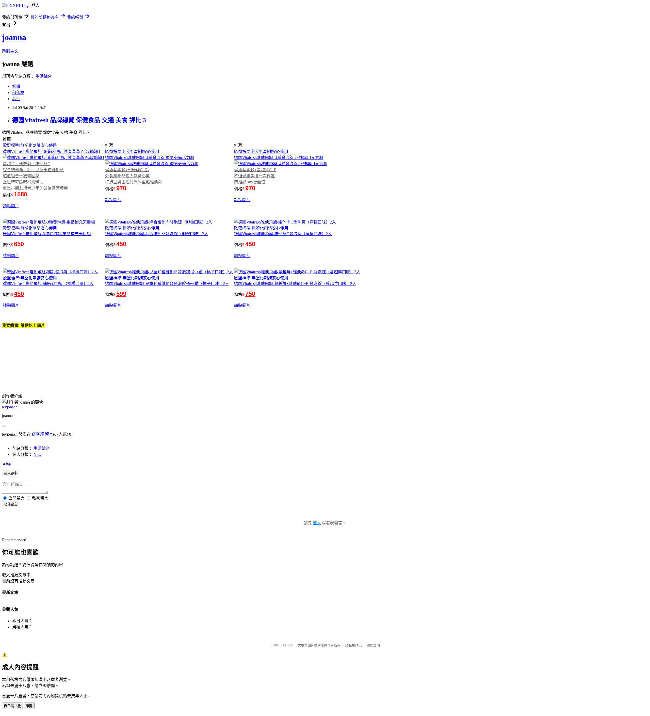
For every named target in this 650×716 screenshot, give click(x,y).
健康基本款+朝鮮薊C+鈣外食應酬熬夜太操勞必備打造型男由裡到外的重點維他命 (133, 176)
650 (19, 244)
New (37, 454)
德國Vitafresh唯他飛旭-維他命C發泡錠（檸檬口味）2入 (283, 234)
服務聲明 (373, 645)
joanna (14, 37)
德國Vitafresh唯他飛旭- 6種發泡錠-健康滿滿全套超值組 (51, 151)
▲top (6, 463)
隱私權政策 (353, 645)
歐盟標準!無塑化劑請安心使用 (30, 145)
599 (121, 293)
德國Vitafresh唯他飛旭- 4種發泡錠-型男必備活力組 (149, 157)
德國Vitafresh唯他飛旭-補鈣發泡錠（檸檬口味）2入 (48, 283)
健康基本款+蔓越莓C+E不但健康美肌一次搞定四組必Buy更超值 (255, 176)
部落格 (18, 92)
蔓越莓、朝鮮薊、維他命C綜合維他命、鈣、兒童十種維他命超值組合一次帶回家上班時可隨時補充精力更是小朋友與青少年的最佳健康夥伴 (35, 176)
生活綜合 (44, 76)
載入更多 (10, 473)
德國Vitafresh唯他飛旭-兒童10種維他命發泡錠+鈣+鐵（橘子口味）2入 (167, 283)
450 (121, 244)
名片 (16, 99)
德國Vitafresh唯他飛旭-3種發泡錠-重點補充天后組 (47, 234)
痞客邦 (38, 434)
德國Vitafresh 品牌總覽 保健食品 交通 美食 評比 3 (79, 120)
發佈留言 (10, 504)
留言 (49, 434)
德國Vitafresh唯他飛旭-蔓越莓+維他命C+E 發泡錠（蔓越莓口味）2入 (295, 283)
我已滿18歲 (12, 706)
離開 (29, 706)
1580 (20, 194)
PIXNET (287, 645)
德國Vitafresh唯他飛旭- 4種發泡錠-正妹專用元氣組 (278, 157)
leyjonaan (10, 407)
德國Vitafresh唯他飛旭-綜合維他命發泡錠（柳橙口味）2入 (156, 234)
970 (121, 188)
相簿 (16, 86)
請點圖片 (11, 206)
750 (250, 293)
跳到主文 (10, 51)
